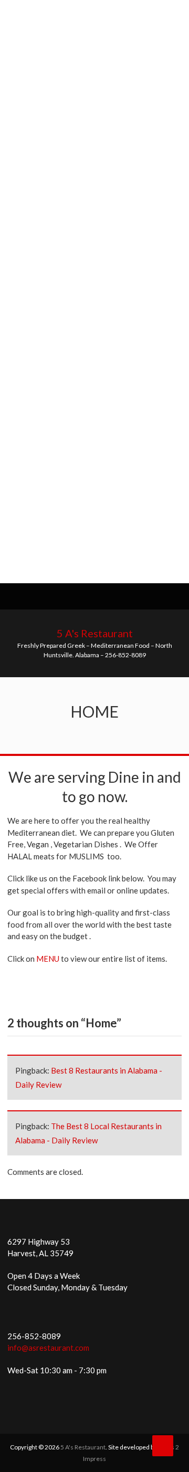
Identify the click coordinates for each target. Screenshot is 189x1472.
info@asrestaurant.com (48, 1347)
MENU (47, 958)
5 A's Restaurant (95, 633)
